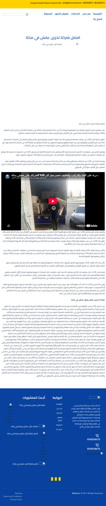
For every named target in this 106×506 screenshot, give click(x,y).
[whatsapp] (56, 479)
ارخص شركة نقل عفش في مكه (25, 464)
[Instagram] (10, 3)
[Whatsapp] (24, 3)
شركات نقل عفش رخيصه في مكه (24, 426)
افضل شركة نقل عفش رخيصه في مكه (22, 433)
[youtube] (15, 3)
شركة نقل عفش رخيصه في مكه (32, 405)
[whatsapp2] (19, 3)
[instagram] (60, 479)
